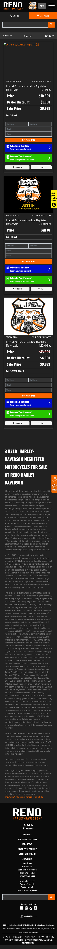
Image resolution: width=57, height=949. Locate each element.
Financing (27, 844)
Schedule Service (27, 880)
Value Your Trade (27, 854)
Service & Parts (27, 876)
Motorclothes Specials (27, 890)
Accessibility (18, 936)
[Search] (51, 25)
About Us (27, 834)
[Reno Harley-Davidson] (13, 6)
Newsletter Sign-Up (27, 849)
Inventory (27, 859)
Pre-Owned (27, 866)
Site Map (41, 936)
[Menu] (51, 6)
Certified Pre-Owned (27, 869)
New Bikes (27, 863)
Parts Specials (27, 887)
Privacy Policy (30, 936)
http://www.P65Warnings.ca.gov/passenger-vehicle (24, 796)
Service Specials (27, 883)
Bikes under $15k (27, 872)
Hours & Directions (27, 839)
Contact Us (7, 936)
